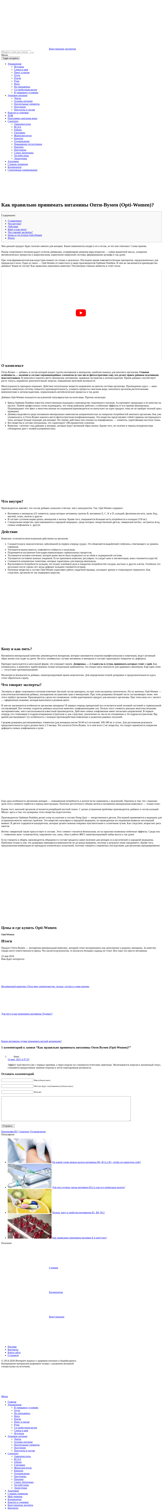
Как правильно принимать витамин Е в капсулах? (79, 1237)
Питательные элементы (27, 104)
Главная (12, 1401)
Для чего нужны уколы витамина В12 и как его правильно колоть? (88, 1187)
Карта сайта (14, 1352)
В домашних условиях (26, 92)
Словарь (53, 1267)
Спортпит (13, 121)
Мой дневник (15, 1496)
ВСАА (17, 127)
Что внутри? (14, 223)
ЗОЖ (10, 115)
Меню (4, 1396)
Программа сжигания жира (22, 118)
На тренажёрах (22, 86)
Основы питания (23, 101)
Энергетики (20, 158)
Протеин (19, 147)
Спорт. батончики (24, 152)
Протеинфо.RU (9, 1131)
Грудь (17, 75)
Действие (13, 226)
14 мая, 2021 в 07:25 (18, 1059)
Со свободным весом (25, 89)
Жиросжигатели (23, 135)
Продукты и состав (24, 109)
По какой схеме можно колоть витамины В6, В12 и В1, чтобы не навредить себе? (96, 1162)
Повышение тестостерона (28, 144)
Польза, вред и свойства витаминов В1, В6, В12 (78, 1212)
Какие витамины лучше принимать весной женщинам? (31, 1041)
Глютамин (19, 132)
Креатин (18, 138)
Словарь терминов (18, 164)
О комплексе (15, 220)
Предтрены (20, 150)
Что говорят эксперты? (20, 232)
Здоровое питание (17, 95)
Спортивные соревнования (22, 170)
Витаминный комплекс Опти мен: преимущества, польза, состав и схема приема (45, 986)
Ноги (17, 84)
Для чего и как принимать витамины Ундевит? (27, 1013)
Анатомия (13, 161)
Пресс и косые (22, 72)
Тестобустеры (21, 155)
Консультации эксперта (20, 1505)
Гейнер (18, 129)
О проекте (13, 1355)
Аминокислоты (22, 124)
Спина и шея (21, 69)
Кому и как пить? (17, 229)
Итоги (11, 238)
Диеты (17, 98)
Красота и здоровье (18, 112)
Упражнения (14, 63)
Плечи (17, 78)
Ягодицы (19, 66)
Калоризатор (14, 167)
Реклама (12, 1346)
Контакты (13, 1349)
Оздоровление (22, 141)
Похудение (20, 106)
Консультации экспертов (62, 48)
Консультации (56, 1316)
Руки (16, 81)
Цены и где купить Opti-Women (25, 235)
